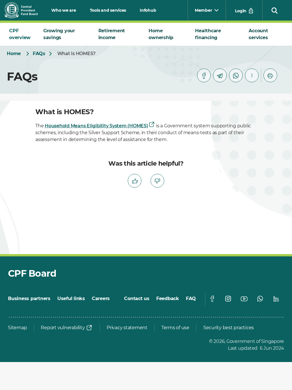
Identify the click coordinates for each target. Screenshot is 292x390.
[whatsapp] (236, 75)
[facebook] (204, 75)
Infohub (148, 10)
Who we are (63, 10)
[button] (274, 10)
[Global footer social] (212, 298)
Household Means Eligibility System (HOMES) (96, 125)
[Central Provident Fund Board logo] (24, 10)
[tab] (21, 34)
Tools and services (108, 10)
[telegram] (220, 75)
